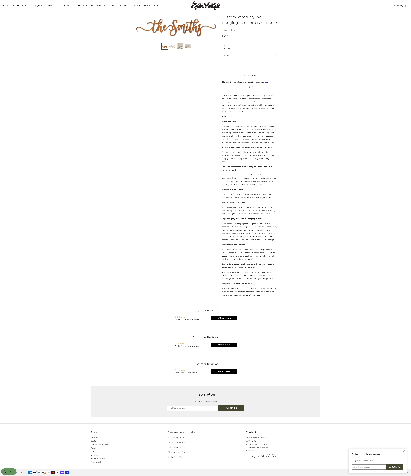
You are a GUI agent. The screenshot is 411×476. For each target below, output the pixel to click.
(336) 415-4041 (252, 441)
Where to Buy (11, 6)
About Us (79, 6)
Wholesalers (97, 6)
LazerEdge (228, 30)
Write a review (224, 318)
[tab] (164, 46)
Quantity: (225, 61)
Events (67, 6)
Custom (26, 6)
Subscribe (231, 408)
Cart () (398, 6)
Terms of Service (130, 6)
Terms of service (98, 459)
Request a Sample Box (47, 6)
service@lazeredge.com (256, 437)
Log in (388, 6)
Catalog (113, 6)
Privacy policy (97, 462)
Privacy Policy (152, 6)
